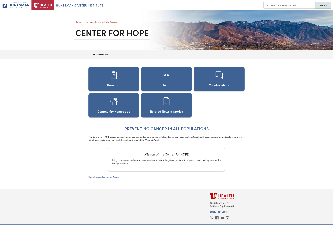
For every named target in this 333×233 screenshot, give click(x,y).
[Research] (113, 79)
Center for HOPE (100, 54)
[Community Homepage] (113, 105)
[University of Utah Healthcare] (227, 196)
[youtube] (222, 217)
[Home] (42, 5)
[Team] (166, 79)
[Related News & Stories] (166, 105)
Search (323, 5)
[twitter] (211, 217)
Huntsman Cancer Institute (79, 5)
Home (78, 22)
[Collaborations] (219, 79)
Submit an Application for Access (103, 177)
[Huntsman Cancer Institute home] (15, 5)
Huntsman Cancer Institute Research (102, 22)
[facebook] (217, 217)
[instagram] (227, 217)
